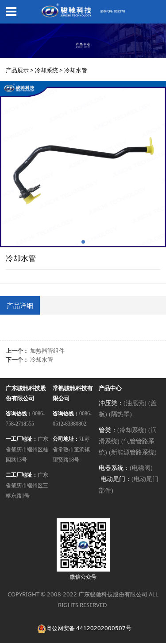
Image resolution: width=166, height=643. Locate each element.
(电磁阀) (141, 468)
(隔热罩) (120, 414)
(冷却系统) (132, 430)
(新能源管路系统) (133, 452)
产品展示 (17, 70)
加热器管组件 (47, 351)
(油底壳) (135, 403)
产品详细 (20, 305)
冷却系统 (46, 70)
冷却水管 (41, 359)
